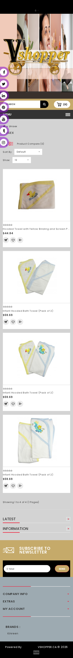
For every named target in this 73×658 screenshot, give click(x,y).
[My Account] (37, 10)
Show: (6, 160)
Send (62, 568)
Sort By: (7, 152)
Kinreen (12, 633)
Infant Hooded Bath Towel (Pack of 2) (28, 311)
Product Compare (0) (30, 143)
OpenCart (30, 647)
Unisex (13, 126)
